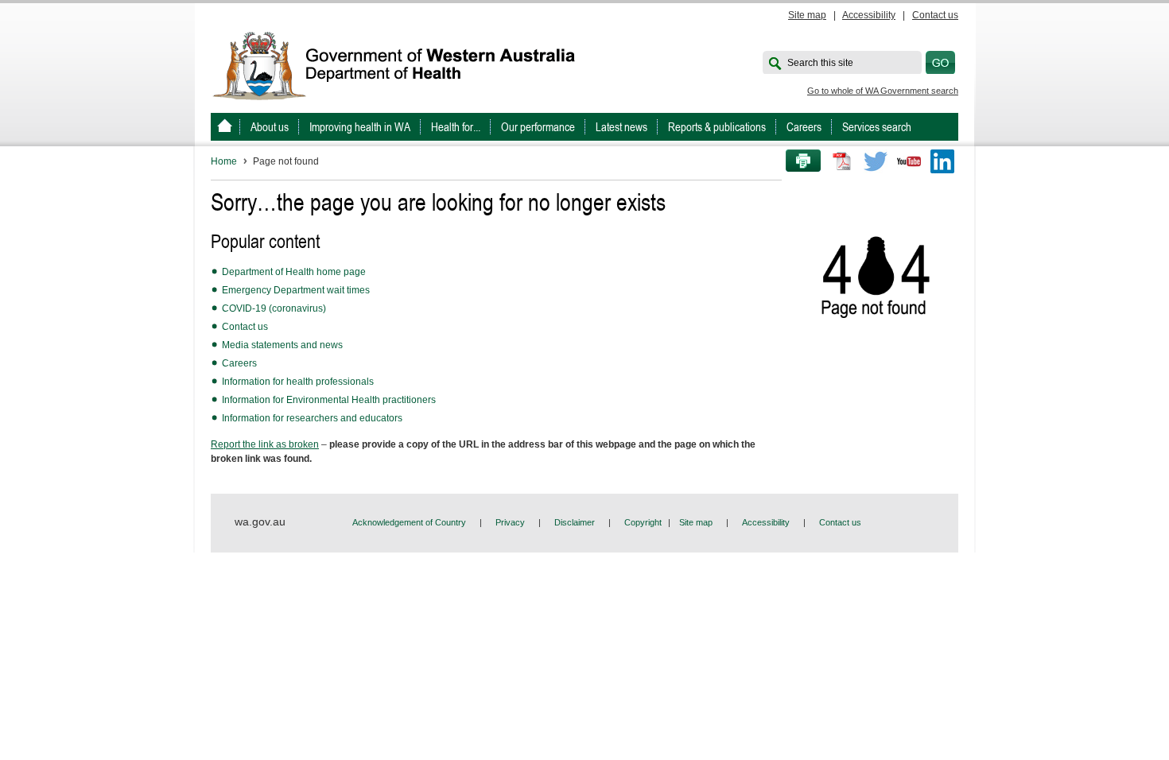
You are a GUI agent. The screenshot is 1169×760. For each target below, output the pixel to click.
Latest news (621, 127)
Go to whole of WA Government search (882, 90)
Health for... (455, 127)
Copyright (643, 522)
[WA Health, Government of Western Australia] (225, 127)
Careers (803, 127)
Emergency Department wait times (296, 290)
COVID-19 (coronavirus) (274, 308)
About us (269, 127)
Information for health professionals (298, 381)
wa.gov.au (260, 521)
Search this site (820, 62)
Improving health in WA (359, 127)
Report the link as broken (265, 444)
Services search (876, 127)
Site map (807, 15)
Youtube (909, 161)
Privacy (510, 522)
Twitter (875, 161)
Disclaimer (574, 522)
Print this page (798, 161)
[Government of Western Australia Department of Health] (405, 64)
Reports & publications (717, 127)
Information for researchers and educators (312, 418)
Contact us (935, 15)
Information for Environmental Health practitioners (329, 399)
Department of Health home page (294, 271)
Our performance (538, 127)
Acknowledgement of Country (409, 522)
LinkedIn (942, 161)
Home (224, 161)
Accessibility (868, 15)
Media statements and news (282, 345)
